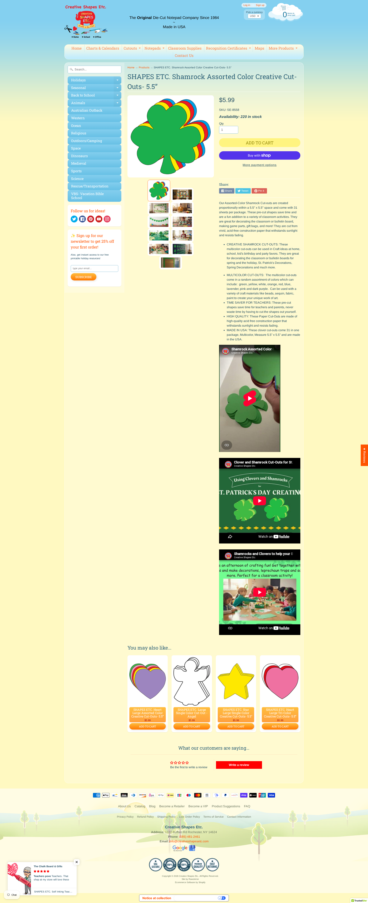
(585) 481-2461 (189, 836)
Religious (78, 133)
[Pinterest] (90, 219)
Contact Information (239, 816)
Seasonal (96, 88)
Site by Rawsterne (190, 879)
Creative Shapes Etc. (189, 876)
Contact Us (184, 55)
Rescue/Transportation (89, 186)
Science (77, 178)
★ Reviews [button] (364, 455)
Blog (152, 806)
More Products (283, 49)
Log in (246, 5)
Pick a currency (254, 12)
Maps (259, 48)
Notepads (155, 49)
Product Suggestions (226, 806)
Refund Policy (145, 816)
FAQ (247, 806)
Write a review (239, 765)
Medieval (78, 163)
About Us (124, 806)
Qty (221, 123)
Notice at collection (156, 898)
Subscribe (83, 277)
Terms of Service (213, 816)
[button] (77, 862)
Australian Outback (86, 110)
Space (76, 148)
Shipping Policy (166, 816)
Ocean (76, 125)
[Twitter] (74, 219)
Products (144, 67)
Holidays (96, 81)
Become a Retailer (172, 806)
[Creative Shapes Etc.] (86, 22)
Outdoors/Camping (86, 140)
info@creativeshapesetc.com (189, 841)
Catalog (140, 806)
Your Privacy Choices (196, 898)
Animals (96, 104)
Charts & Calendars (102, 48)
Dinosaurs (79, 156)
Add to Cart (147, 726)
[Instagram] (107, 219)
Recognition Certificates (229, 49)
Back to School (96, 96)
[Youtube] (98, 219)
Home (76, 48)
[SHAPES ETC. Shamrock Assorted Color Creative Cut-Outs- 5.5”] (159, 190)
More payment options (260, 165)
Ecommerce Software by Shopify (190, 882)
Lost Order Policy (189, 816)
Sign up (260, 5)
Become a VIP (198, 806)
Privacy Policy (125, 816)
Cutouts (133, 49)
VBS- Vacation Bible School (87, 195)
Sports (76, 171)
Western (78, 118)
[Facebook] (82, 219)
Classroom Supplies (184, 48)
